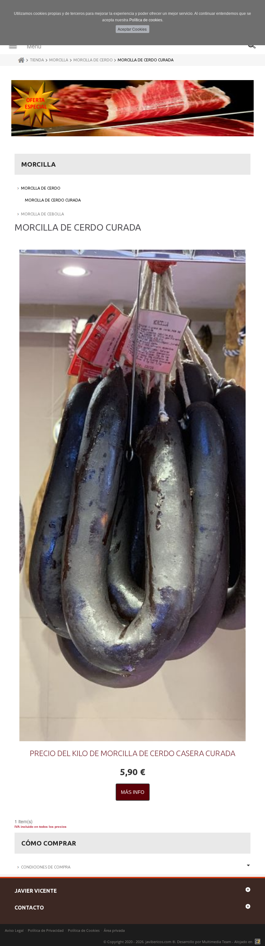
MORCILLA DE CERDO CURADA (146, 60)
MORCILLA (58, 60)
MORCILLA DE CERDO (93, 60)
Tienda (37, 60)
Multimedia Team (216, 941)
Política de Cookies (84, 930)
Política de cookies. (146, 20)
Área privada (114, 930)
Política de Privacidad (46, 930)
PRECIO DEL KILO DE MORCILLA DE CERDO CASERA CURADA (132, 753)
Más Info (132, 792)
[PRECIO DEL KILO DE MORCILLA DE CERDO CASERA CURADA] (132, 495)
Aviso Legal (14, 930)
